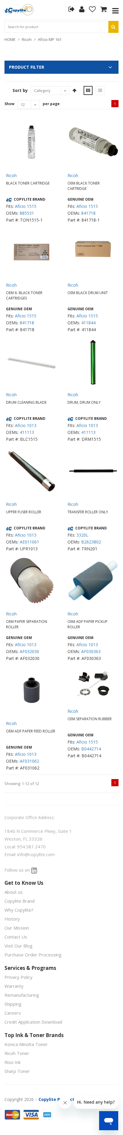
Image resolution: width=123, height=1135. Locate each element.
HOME (10, 39)
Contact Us (15, 937)
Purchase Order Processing (32, 955)
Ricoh (27, 39)
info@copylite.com (36, 854)
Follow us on (17, 870)
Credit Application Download (33, 1022)
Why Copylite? (18, 910)
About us (13, 892)
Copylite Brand (19, 901)
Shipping (12, 1004)
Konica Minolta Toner (26, 1044)
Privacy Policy (18, 977)
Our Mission (16, 928)
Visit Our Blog (18, 946)
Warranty (14, 986)
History (12, 919)
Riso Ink (12, 1062)
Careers (12, 1013)
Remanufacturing (21, 995)
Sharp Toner (17, 1071)
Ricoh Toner (16, 1053)
